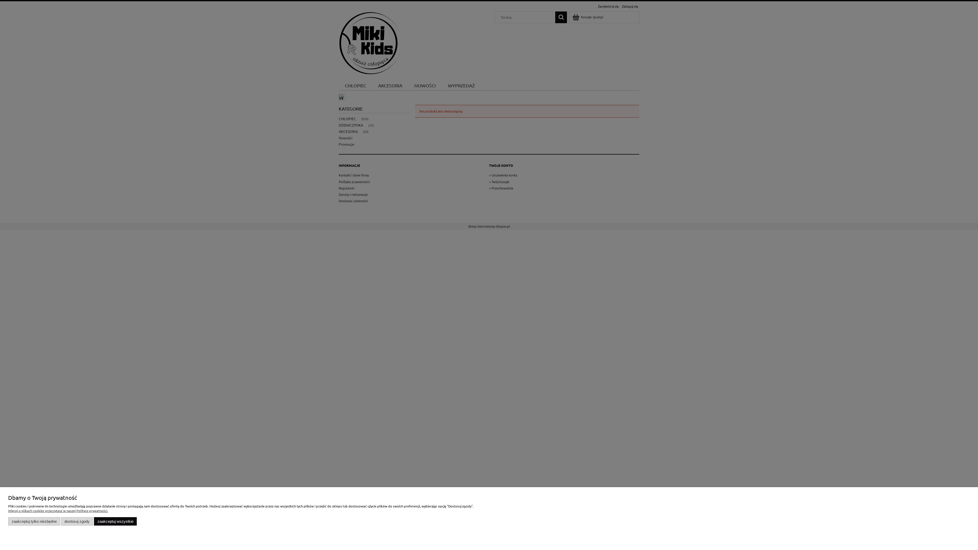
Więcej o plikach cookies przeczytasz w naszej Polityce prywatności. (58, 510)
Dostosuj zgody (77, 521)
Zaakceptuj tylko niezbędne (34, 521)
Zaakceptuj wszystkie (115, 521)
